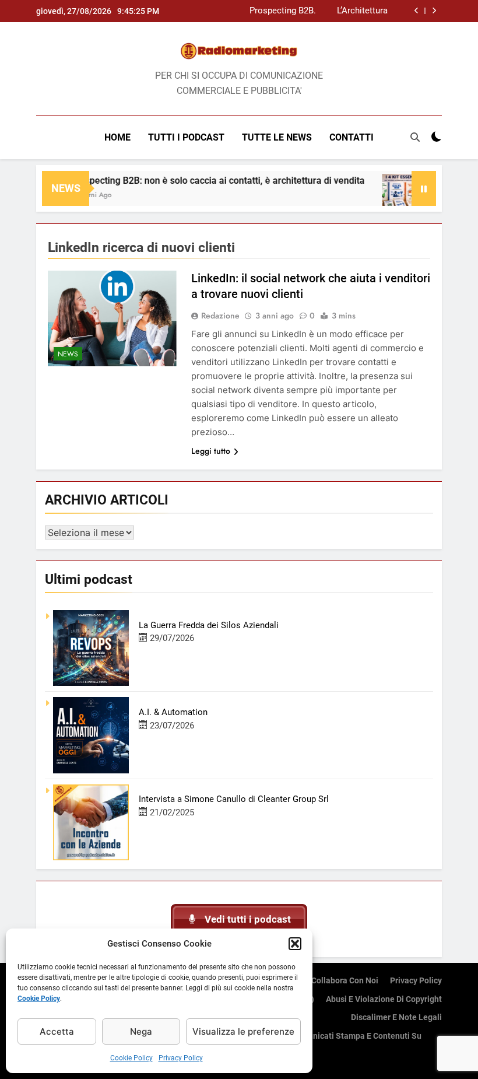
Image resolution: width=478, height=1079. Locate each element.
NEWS (68, 354)
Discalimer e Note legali (396, 1017)
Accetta (57, 1031)
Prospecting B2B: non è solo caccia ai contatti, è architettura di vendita (281, 11)
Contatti (351, 137)
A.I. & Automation (173, 712)
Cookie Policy (38, 998)
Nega (141, 1031)
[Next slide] (434, 11)
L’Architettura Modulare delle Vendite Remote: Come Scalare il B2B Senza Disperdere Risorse (355, 11)
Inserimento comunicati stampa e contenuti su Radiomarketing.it (333, 1042)
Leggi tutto (210, 451)
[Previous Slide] (416, 11)
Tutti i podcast (186, 137)
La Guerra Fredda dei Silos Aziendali (209, 625)
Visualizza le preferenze (243, 1031)
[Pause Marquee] (424, 188)
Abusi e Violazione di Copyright (384, 999)
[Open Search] (415, 137)
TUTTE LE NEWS (277, 137)
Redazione (220, 315)
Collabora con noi (344, 981)
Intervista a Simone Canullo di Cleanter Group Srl (234, 799)
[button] (295, 944)
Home (117, 137)
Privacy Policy (181, 1058)
